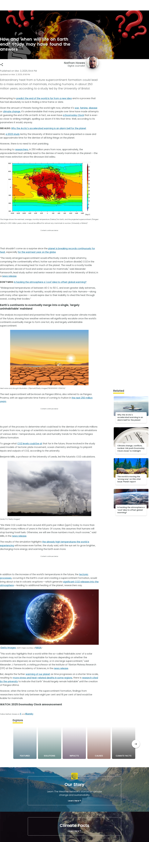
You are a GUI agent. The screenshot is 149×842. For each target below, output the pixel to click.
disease (93, 107)
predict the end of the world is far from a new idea (44, 98)
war (77, 107)
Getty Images (8, 647)
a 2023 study (13, 134)
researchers (21, 149)
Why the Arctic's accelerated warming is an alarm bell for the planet (48, 128)
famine (84, 107)
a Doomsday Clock (73, 115)
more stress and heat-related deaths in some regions (42, 677)
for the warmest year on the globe (37, 252)
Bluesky (29, 713)
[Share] (1, 64)
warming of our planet (38, 674)
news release (9, 276)
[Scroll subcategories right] (136, 744)
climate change (11, 111)
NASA (38, 647)
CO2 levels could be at (29, 443)
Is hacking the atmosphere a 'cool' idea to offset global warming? (50, 282)
